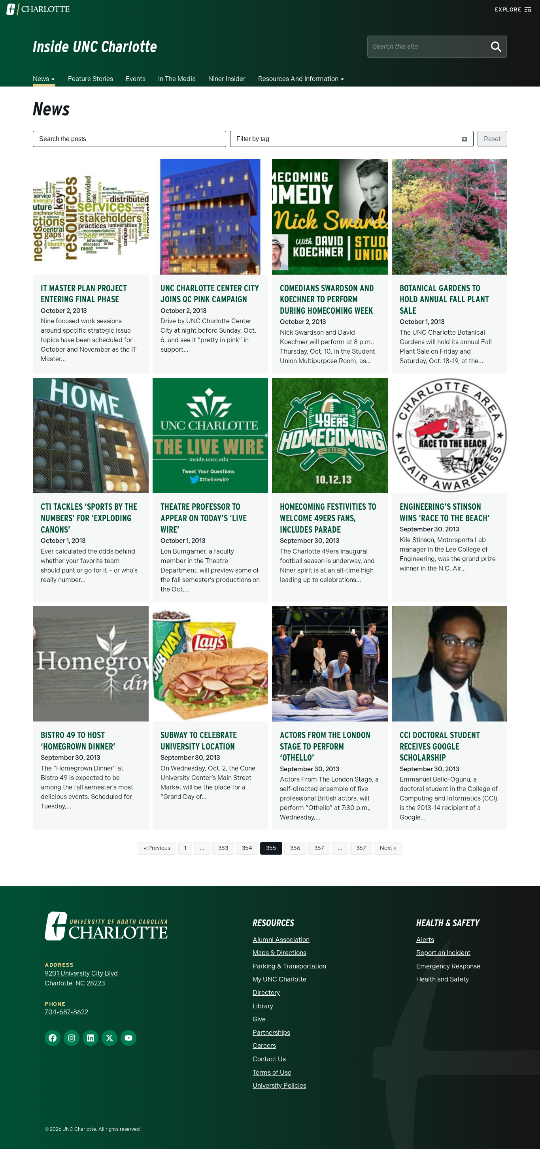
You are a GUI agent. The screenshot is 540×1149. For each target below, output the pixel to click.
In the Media (177, 79)
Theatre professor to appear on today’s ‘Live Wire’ (203, 517)
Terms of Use (272, 1072)
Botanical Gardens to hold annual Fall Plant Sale (444, 299)
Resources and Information (298, 79)
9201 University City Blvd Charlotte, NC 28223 (81, 978)
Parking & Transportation (289, 966)
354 (247, 848)
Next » (388, 848)
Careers (264, 1045)
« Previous (157, 848)
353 (223, 848)
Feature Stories (90, 79)
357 (319, 848)
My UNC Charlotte (279, 979)
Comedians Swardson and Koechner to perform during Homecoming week (327, 299)
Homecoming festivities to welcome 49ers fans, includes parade (328, 517)
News (41, 79)
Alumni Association (281, 940)
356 (295, 848)
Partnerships (271, 1032)
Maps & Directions (279, 953)
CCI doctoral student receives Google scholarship (440, 746)
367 (361, 848)
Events (135, 79)
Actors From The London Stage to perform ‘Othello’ (325, 746)
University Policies (279, 1085)
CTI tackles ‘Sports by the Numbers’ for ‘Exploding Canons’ (89, 517)
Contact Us (269, 1059)
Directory (266, 992)
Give (259, 1019)
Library (263, 1006)
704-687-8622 (66, 1012)
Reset (492, 139)
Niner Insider (226, 79)
